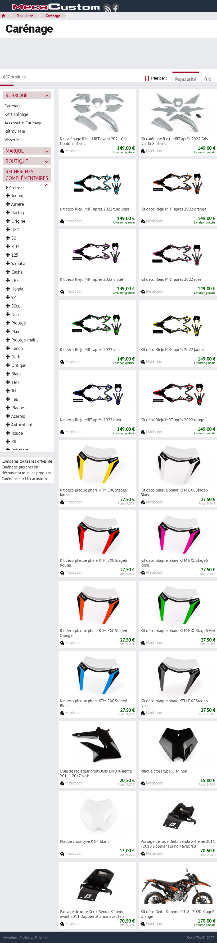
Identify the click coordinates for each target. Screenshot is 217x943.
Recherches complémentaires (27, 174)
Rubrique (17, 95)
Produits (23, 15)
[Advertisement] (108, 54)
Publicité (42, 938)
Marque (15, 150)
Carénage (53, 15)
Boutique (17, 161)
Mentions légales (16, 938)
